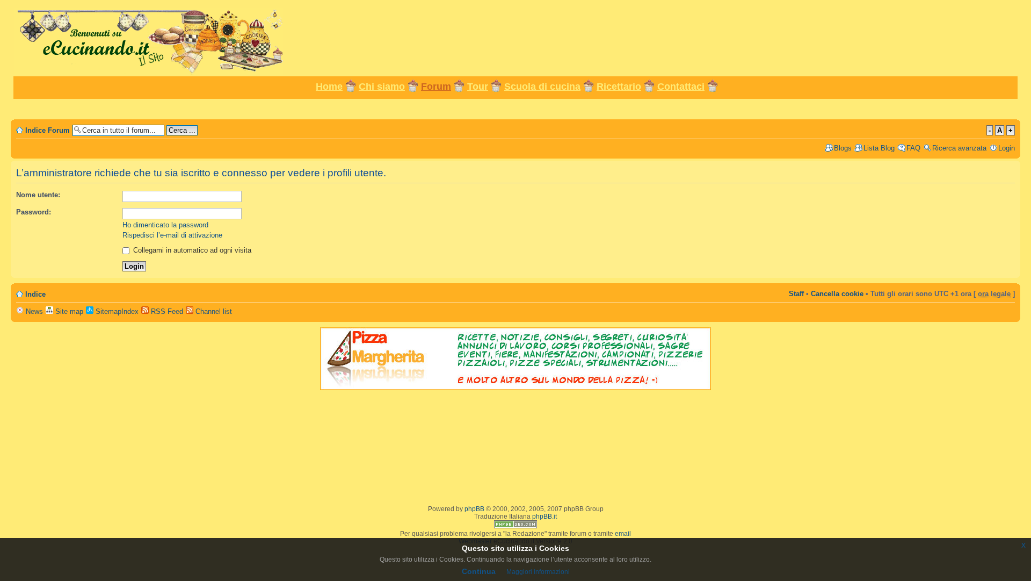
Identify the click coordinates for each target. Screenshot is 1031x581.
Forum (436, 86)
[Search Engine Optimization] (515, 526)
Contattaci (681, 86)
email (623, 533)
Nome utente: (38, 195)
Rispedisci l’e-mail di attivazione (172, 235)
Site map (68, 311)
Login (1006, 148)
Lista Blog (879, 148)
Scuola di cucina (542, 86)
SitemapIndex (116, 311)
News (33, 311)
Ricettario (619, 86)
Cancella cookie (837, 294)
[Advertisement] (515, 108)
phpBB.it (544, 516)
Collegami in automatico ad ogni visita (191, 250)
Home (329, 86)
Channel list (212, 311)
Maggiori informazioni (538, 572)
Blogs (843, 148)
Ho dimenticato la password (165, 225)
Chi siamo (382, 86)
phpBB (474, 509)
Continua (479, 571)
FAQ (913, 148)
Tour (477, 86)
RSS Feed (166, 311)
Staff (796, 294)
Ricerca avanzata (959, 148)
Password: (33, 212)
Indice (35, 294)
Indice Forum (47, 130)
